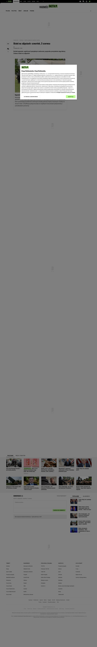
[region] (48, 82)
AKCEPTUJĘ (70, 96)
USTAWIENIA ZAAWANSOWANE (31, 96)
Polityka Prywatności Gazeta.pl (64, 92)
